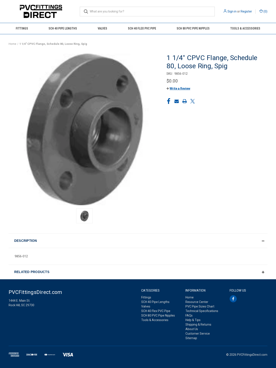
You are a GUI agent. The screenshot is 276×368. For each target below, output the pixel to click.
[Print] (184, 101)
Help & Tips (193, 320)
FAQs (189, 315)
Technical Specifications (201, 311)
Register (246, 11)
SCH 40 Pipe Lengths (63, 28)
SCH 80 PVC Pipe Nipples (193, 28)
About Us (191, 329)
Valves (102, 28)
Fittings (22, 28)
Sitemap (191, 338)
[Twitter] (192, 101)
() (265, 11)
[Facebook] (168, 101)
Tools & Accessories (245, 28)
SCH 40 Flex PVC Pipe (142, 28)
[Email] (176, 101)
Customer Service (197, 333)
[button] (178, 88)
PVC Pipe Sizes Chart (199, 306)
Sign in (232, 11)
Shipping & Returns (198, 324)
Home (189, 297)
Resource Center (196, 302)
